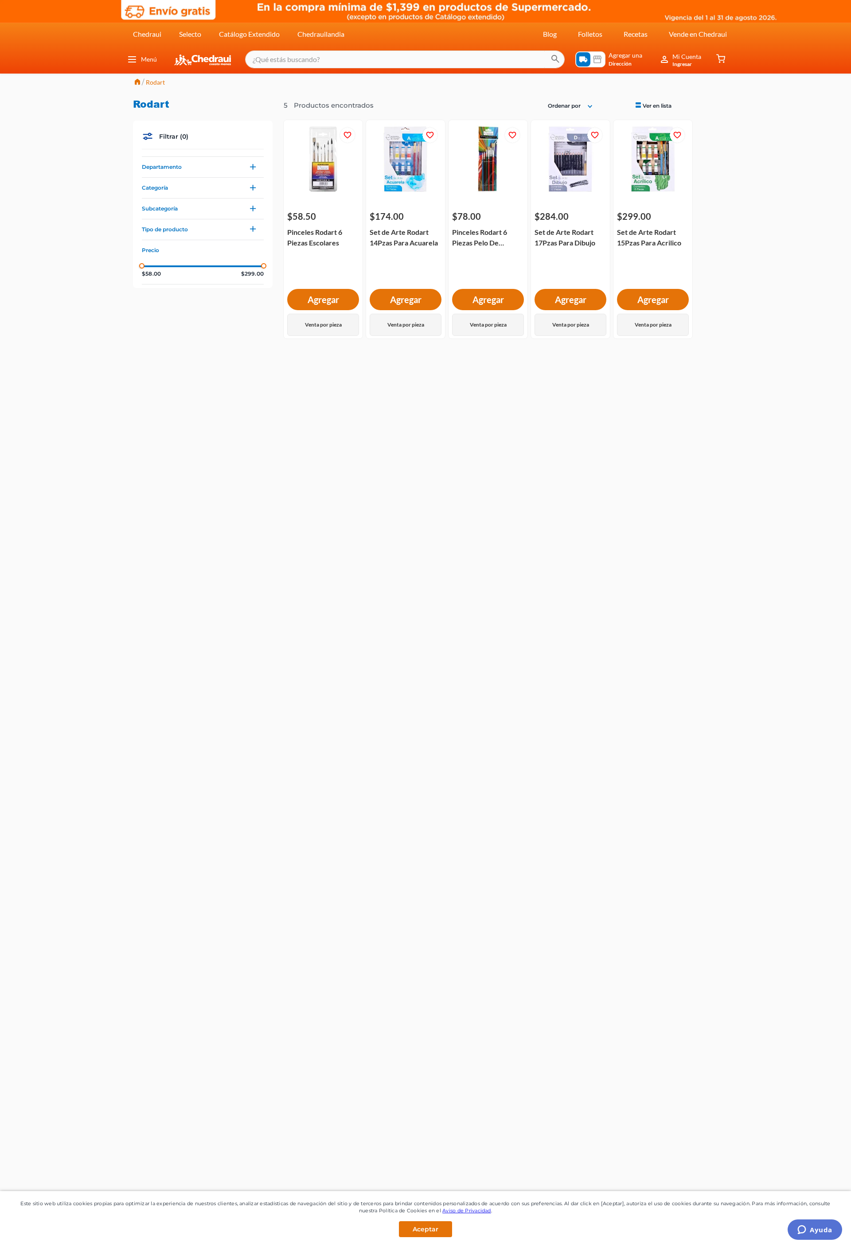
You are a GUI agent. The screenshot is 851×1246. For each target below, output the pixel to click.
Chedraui (147, 34)
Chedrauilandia (320, 34)
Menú (149, 59)
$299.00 (252, 274)
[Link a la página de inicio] (137, 82)
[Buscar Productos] (555, 59)
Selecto (190, 34)
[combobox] (405, 59)
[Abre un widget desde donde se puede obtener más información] (815, 1230)
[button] (203, 167)
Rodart (155, 82)
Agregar (323, 299)
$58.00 (151, 274)
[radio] (652, 105)
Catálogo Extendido (249, 34)
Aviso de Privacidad (466, 1210)
